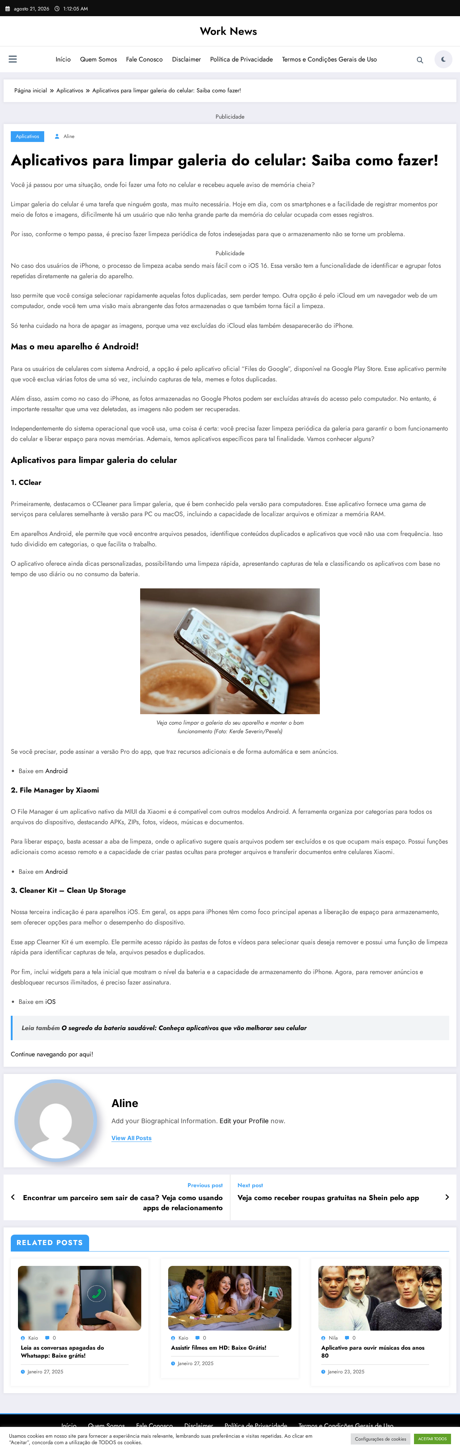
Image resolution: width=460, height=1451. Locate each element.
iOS (50, 1001)
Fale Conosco (144, 59)
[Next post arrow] (447, 1197)
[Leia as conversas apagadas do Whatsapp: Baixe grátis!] (79, 1298)
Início (63, 59)
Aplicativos (27, 136)
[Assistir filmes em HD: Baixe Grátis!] (229, 1298)
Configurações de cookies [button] (380, 1439)
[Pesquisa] (420, 60)
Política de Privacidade (241, 59)
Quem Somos (98, 59)
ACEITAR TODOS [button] (432, 1439)
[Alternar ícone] (12, 60)
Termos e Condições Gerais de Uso (329, 59)
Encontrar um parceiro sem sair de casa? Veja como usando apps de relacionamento (123, 1203)
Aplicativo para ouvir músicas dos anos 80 (372, 1352)
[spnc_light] (443, 59)
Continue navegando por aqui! (52, 1054)
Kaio (33, 1337)
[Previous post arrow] (13, 1197)
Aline (69, 136)
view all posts (131, 1138)
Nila (333, 1337)
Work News (228, 31)
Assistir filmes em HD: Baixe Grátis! (219, 1348)
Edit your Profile (244, 1121)
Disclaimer (186, 59)
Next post (250, 1185)
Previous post (205, 1185)
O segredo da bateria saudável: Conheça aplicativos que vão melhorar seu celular (184, 1028)
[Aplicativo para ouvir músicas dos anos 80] (380, 1298)
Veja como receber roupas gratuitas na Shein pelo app (328, 1198)
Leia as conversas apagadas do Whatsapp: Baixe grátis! (62, 1352)
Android (56, 771)
